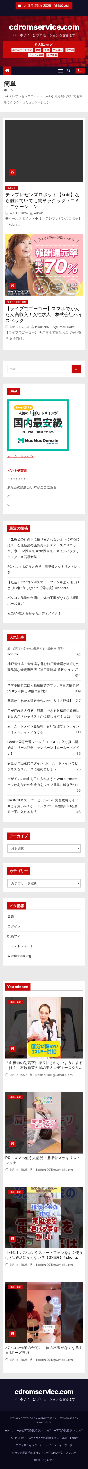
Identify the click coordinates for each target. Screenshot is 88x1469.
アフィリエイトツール (29, 1445)
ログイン (13, 926)
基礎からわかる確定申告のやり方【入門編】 (40, 700)
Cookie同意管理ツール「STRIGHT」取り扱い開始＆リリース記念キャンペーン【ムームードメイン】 (43, 748)
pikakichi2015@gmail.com (54, 327)
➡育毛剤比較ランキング (68, 1430)
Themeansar (42, 1422)
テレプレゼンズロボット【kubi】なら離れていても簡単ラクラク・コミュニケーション (42, 201)
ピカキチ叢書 (17, 470)
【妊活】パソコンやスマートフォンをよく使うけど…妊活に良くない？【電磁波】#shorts (44, 1255)
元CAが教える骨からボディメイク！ (34, 613)
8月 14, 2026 (19, 1170)
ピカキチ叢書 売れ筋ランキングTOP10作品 (37, 1453)
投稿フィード (17, 936)
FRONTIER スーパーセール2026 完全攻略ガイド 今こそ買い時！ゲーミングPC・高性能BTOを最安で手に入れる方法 (42, 806)
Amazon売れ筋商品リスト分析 (48, 1438)
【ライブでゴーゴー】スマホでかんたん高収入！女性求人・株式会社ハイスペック (44, 314)
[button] (69, 70)
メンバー (71, 1453)
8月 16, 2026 (19, 1075)
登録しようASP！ (44, 1460)
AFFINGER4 (19, 1438)
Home (9, 1430)
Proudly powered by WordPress (31, 1418)
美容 (46, 50)
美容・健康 (15, 1002)
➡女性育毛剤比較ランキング (34, 1430)
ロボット (11, 187)
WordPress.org (19, 955)
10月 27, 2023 (20, 327)
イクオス (52, 55)
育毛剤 (70, 50)
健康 (38, 50)
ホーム (8, 90)
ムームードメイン (22, 50)
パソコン (58, 50)
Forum (12, 654)
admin (38, 213)
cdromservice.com (44, 27)
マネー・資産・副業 (16, 301)
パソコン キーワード (59, 1445)
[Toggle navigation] (60, 71)
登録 (10, 916)
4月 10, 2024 (19, 213)
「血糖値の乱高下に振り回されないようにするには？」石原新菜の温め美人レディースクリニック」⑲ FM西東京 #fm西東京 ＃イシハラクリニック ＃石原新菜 (44, 1070)
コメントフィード (20, 946)
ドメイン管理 (36, 55)
